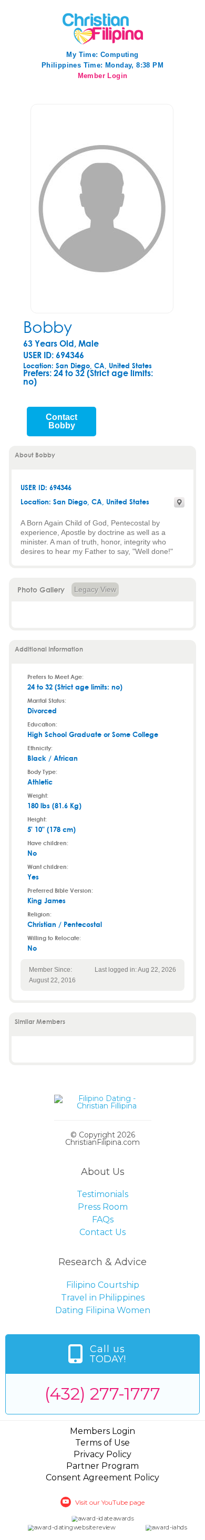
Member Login (103, 76)
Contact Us (102, 1232)
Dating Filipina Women (102, 1310)
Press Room (103, 1207)
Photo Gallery (41, 589)
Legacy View (95, 589)
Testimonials (102, 1194)
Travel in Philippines (103, 1298)
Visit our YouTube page (110, 1502)
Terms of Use (102, 1443)
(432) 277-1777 (102, 1393)
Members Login (102, 1431)
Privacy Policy (102, 1454)
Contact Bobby (61, 421)
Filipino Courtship (102, 1285)
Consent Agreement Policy (102, 1477)
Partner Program (102, 1466)
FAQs (103, 1219)
